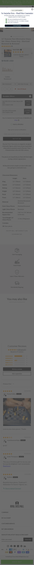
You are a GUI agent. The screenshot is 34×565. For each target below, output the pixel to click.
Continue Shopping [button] (17, 25)
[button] (32, 9)
